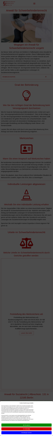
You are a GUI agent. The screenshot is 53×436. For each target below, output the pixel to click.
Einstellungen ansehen (26, 432)
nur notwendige (26, 428)
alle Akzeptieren (26, 425)
